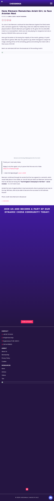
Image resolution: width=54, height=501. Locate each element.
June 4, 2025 (22, 173)
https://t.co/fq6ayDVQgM (11, 168)
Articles (4, 372)
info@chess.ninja (8, 338)
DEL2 (37, 497)
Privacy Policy (6, 358)
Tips (3, 378)
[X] (5, 20)
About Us (4, 351)
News (3, 368)
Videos (4, 375)
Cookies (4, 361)
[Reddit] (10, 20)
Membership (5, 355)
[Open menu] (51, 3)
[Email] (8, 20)
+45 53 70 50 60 (8, 334)
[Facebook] (3, 20)
